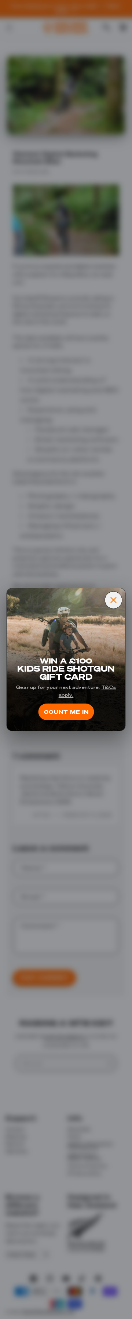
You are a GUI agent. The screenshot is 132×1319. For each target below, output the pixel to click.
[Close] (113, 600)
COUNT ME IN (66, 711)
